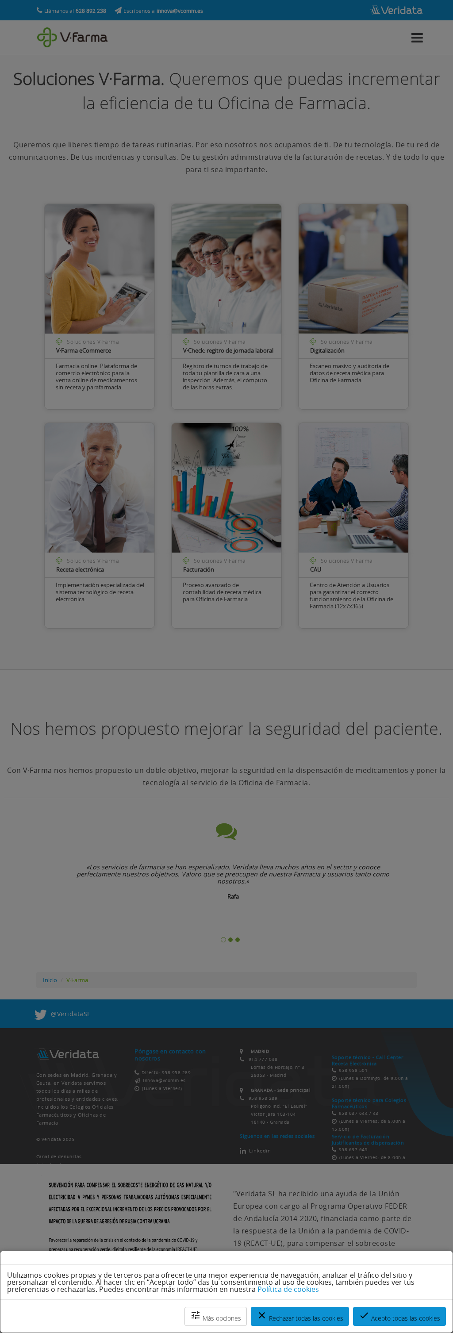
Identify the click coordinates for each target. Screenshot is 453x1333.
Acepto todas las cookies (399, 1316)
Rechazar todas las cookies (300, 1316)
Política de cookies (288, 1289)
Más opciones (215, 1316)
